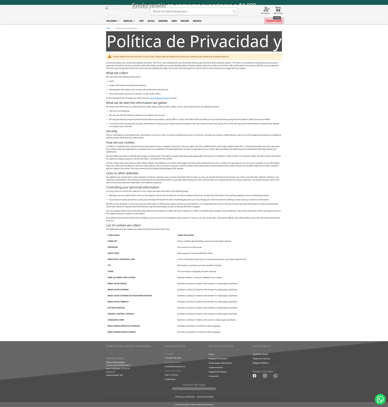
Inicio (108, 28)
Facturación (214, 376)
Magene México (261, 362)
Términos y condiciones (185, 396)
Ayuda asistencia (216, 367)
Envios (211, 354)
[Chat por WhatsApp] (275, 375)
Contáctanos (170, 379)
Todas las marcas (261, 358)
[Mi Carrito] (278, 9)
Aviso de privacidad (205, 396)
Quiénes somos (260, 354)
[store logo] (114, 11)
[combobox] (194, 11)
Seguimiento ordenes (218, 372)
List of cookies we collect (159, 98)
